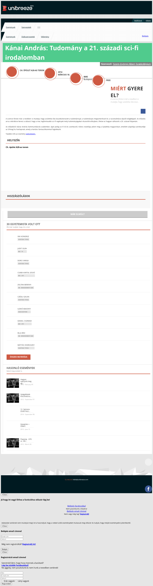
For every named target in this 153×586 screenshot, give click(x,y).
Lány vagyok (23, 581)
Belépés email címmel (76, 511)
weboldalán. (31, 134)
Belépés (5, 549)
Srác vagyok (9, 581)
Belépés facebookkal (76, 506)
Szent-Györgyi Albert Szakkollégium (132, 64)
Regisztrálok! (6, 584)
